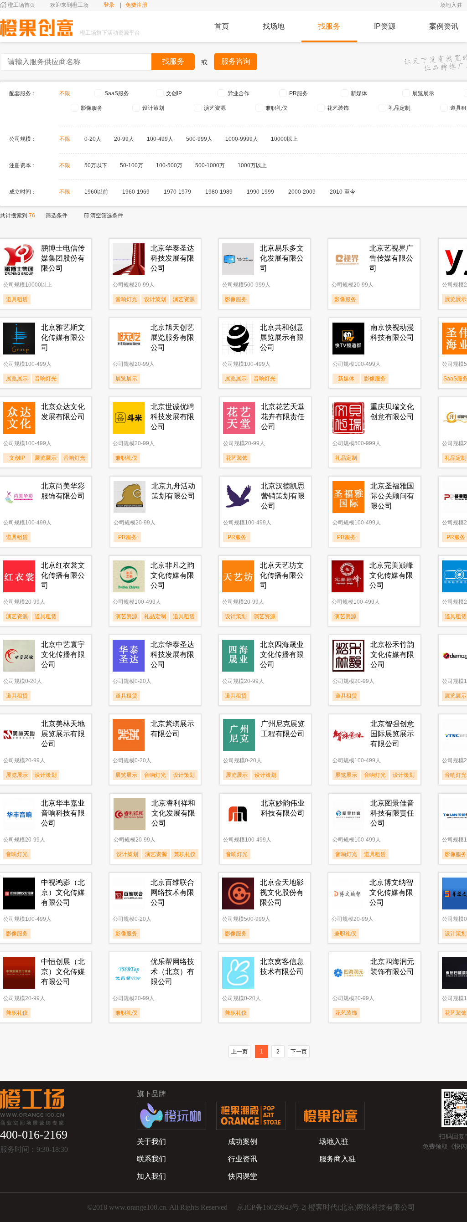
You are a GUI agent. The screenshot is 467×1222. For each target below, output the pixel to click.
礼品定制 (399, 108)
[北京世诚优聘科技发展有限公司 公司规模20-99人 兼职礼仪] (155, 465)
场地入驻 (451, 5)
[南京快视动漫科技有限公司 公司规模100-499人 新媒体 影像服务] (374, 386)
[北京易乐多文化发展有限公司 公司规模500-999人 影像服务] (264, 307)
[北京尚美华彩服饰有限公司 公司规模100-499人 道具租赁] (45, 545)
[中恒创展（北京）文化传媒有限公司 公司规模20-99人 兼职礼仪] (45, 1020)
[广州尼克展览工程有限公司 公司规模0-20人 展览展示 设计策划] (265, 783)
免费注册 (136, 5)
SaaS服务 (116, 93)
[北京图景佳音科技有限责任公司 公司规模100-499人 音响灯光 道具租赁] (374, 862)
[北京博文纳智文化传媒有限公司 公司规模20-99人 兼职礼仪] (374, 941)
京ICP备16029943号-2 (271, 1207)
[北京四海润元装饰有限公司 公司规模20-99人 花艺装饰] (374, 1020)
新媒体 (359, 93)
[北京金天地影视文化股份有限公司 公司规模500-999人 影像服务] (264, 941)
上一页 (239, 1051)
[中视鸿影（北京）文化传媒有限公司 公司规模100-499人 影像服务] (45, 941)
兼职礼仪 (276, 108)
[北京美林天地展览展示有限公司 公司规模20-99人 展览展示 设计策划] (45, 783)
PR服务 (298, 93)
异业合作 (238, 93)
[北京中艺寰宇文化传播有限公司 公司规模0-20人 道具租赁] (45, 703)
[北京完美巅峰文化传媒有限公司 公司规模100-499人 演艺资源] (374, 624)
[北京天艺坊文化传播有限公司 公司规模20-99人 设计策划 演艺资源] (264, 624)
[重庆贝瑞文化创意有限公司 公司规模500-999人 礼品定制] (374, 465)
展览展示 (423, 93)
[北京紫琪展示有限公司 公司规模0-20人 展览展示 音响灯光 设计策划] (155, 783)
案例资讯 (443, 26)
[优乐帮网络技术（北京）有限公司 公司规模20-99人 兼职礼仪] (155, 1020)
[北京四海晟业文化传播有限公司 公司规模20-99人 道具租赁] (264, 703)
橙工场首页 (21, 5)
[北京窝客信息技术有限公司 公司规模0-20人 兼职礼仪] (264, 1020)
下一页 (299, 1051)
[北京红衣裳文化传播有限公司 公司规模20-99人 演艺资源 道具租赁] (45, 624)
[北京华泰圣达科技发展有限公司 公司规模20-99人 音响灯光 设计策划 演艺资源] (155, 307)
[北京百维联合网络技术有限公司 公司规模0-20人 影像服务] (155, 941)
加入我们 (151, 1176)
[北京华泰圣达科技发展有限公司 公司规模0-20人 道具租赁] (155, 703)
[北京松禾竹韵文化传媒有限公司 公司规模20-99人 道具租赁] (374, 703)
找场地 (274, 26)
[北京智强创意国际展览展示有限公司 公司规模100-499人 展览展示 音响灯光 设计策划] (374, 783)
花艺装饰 (338, 108)
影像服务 (92, 108)
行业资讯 (242, 1159)
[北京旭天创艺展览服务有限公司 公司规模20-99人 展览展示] (155, 386)
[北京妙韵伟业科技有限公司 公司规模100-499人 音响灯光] (265, 862)
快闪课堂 (242, 1176)
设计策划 (153, 108)
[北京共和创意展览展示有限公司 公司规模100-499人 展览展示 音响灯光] (264, 386)
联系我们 (151, 1159)
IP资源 (384, 26)
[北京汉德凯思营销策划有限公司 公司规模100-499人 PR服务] (265, 545)
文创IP (174, 93)
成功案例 (242, 1141)
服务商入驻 (337, 1159)
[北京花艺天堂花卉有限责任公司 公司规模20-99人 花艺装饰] (265, 465)
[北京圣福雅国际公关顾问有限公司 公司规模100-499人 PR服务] (374, 545)
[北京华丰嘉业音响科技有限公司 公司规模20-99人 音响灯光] (45, 862)
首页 (221, 26)
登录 (109, 5)
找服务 (329, 26)
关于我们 (151, 1141)
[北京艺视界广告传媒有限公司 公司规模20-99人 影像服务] (374, 307)
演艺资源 (215, 108)
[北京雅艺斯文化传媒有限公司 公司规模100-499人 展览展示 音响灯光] (45, 386)
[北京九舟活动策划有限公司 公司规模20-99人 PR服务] (156, 545)
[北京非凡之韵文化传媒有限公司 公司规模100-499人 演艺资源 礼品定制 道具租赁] (155, 624)
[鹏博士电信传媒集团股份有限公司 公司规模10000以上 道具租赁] (45, 307)
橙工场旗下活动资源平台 (110, 33)
